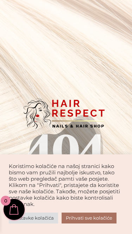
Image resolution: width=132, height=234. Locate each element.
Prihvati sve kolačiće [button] (89, 218)
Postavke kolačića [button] (33, 218)
